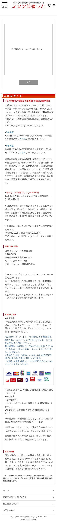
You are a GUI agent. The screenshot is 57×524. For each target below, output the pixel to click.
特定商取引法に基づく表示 (14, 497)
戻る (28, 82)
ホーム (6, 490)
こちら (23, 139)
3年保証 (10, 132)
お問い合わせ (9, 510)
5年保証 (10, 146)
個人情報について (11, 504)
